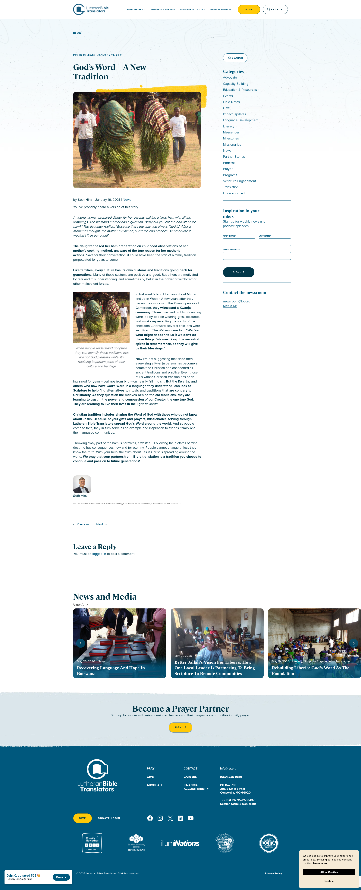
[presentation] (119, 643)
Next (99, 524)
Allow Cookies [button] (329, 872)
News (127, 199)
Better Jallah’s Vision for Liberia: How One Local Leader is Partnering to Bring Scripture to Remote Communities (214, 668)
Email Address (231, 249)
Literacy (228, 126)
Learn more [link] (320, 863)
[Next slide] (353, 643)
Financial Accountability (196, 787)
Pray (150, 768)
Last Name (264, 236)
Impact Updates (234, 114)
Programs (230, 175)
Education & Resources (240, 89)
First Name (229, 236)
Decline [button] (329, 881)
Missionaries (232, 144)
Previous (83, 524)
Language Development (240, 120)
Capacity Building (235, 83)
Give (249, 9)
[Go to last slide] (80, 643)
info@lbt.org (228, 768)
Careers (190, 777)
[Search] (228, 57)
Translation (231, 187)
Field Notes (231, 101)
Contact (190, 768)
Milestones (231, 138)
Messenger (231, 132)
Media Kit (230, 305)
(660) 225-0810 (231, 777)
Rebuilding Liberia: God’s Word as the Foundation (310, 670)
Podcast (229, 162)
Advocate (230, 77)
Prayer (228, 168)
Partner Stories (234, 156)
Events (228, 95)
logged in (99, 553)
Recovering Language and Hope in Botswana (111, 670)
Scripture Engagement (239, 181)
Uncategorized (234, 193)
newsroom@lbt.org (236, 301)
